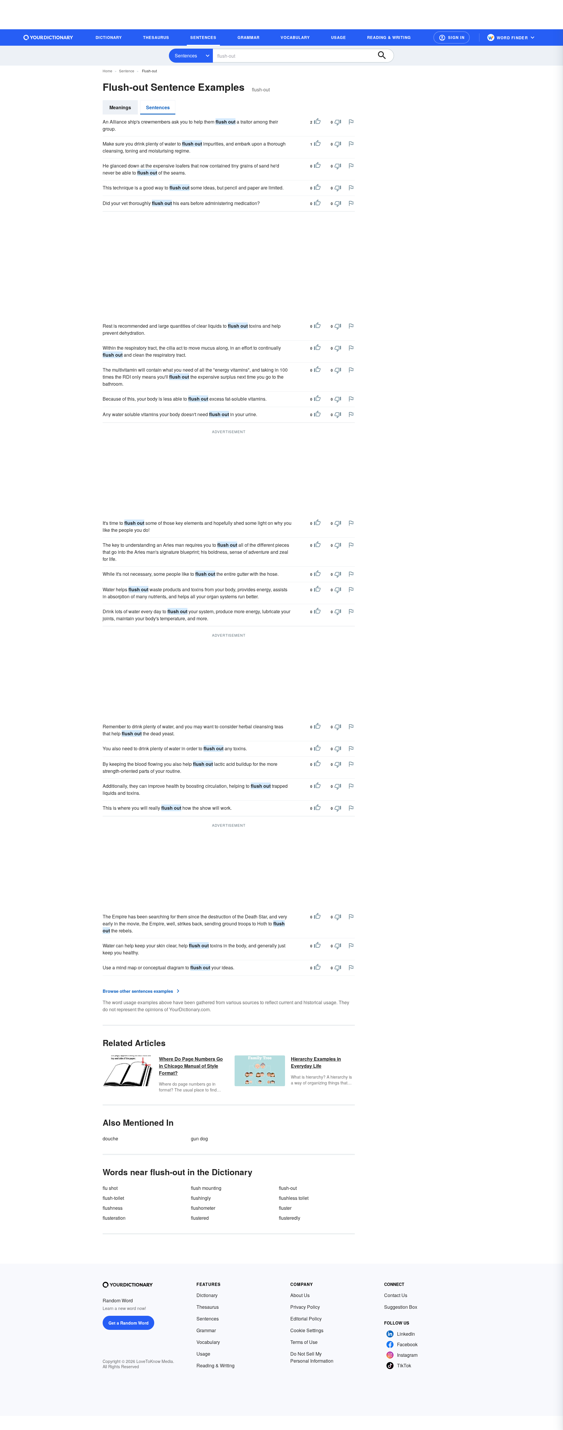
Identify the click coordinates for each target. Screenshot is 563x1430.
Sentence (126, 70)
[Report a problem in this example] (351, 121)
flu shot (110, 1188)
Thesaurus (207, 1306)
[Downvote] (337, 122)
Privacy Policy (305, 1306)
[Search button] (385, 55)
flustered (200, 1217)
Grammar (206, 1330)
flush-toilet (113, 1198)
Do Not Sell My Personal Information (311, 1357)
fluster (285, 1208)
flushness (113, 1208)
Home (107, 70)
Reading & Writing (215, 1365)
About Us (300, 1295)
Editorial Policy (306, 1318)
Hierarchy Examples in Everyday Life (316, 1062)
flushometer (203, 1208)
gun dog (199, 1138)
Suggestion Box (400, 1306)
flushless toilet (293, 1198)
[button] (451, 37)
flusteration (114, 1217)
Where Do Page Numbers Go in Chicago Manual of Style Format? (191, 1065)
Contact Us (395, 1295)
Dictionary (207, 1295)
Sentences (186, 55)
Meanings (120, 107)
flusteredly (289, 1217)
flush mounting (206, 1188)
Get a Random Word (128, 1323)
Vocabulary (208, 1342)
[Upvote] (317, 122)
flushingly (201, 1198)
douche (110, 1138)
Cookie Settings (306, 1330)
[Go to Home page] (48, 37)
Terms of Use (304, 1342)
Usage (203, 1353)
